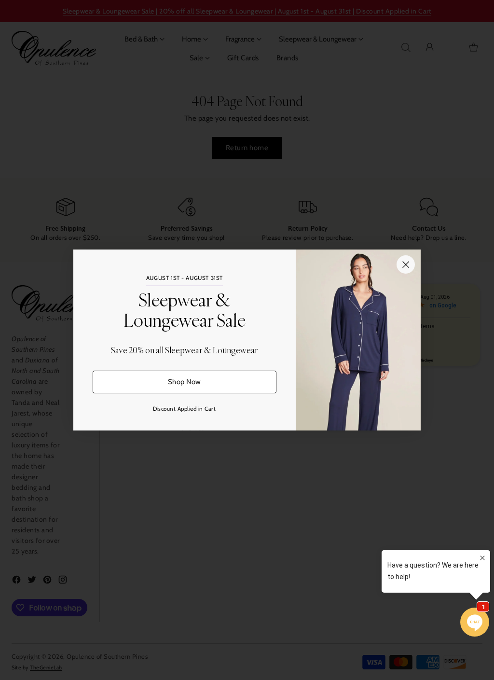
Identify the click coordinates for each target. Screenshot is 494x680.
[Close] (406, 264)
